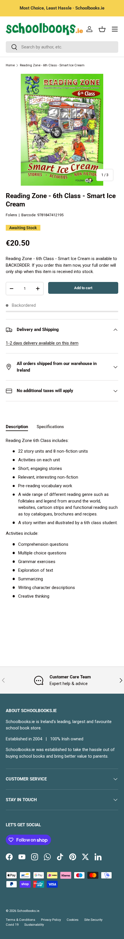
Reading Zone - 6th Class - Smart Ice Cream (52, 65)
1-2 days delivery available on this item (42, 343)
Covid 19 (12, 925)
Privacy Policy (51, 920)
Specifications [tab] (50, 426)
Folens (11, 215)
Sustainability (34, 925)
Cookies (72, 920)
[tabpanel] (62, 518)
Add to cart (83, 288)
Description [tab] (17, 426)
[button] (102, 29)
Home (10, 65)
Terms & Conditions (20, 920)
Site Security (93, 920)
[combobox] (62, 47)
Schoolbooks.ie (28, 911)
